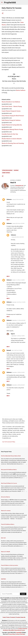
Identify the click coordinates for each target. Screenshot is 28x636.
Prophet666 (10, 2)
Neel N (13, 333)
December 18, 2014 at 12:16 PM (18, 302)
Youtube (18, 617)
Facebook (13, 617)
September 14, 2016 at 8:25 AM (18, 320)
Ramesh (9, 350)
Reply (8, 219)
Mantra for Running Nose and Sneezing (13, 143)
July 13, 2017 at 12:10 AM (16, 350)
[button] (2, 13)
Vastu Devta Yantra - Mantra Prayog (12, 106)
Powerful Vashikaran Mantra (7, 524)
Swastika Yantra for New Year (10, 134)
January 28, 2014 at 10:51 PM (17, 237)
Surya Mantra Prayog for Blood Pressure (13, 115)
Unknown (9, 199)
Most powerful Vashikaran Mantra (9, 469)
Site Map (22, 634)
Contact (18, 634)
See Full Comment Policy (8, 441)
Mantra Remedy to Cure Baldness (11, 102)
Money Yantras (6, 172)
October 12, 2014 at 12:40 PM (18, 280)
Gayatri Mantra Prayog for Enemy (11, 111)
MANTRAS (16, 170)
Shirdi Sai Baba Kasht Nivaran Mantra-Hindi (11, 456)
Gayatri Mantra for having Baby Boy (12, 125)
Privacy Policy (11, 634)
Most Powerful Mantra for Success (9, 483)
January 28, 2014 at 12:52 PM (18, 223)
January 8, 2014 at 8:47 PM (17, 199)
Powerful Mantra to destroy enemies (9, 565)
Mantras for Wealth (5, 551)
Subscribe (23, 617)
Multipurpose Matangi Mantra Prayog (12, 129)
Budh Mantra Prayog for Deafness (11, 120)
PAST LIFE (3, 538)
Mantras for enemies (6, 510)
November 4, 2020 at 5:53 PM (18, 372)
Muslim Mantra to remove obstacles (12, 138)
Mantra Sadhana (20, 90)
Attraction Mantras (7, 170)
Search (23, 594)
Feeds (4, 617)
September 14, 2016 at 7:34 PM (17, 335)
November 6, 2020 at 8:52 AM (18, 385)
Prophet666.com (19, 185)
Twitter (8, 617)
